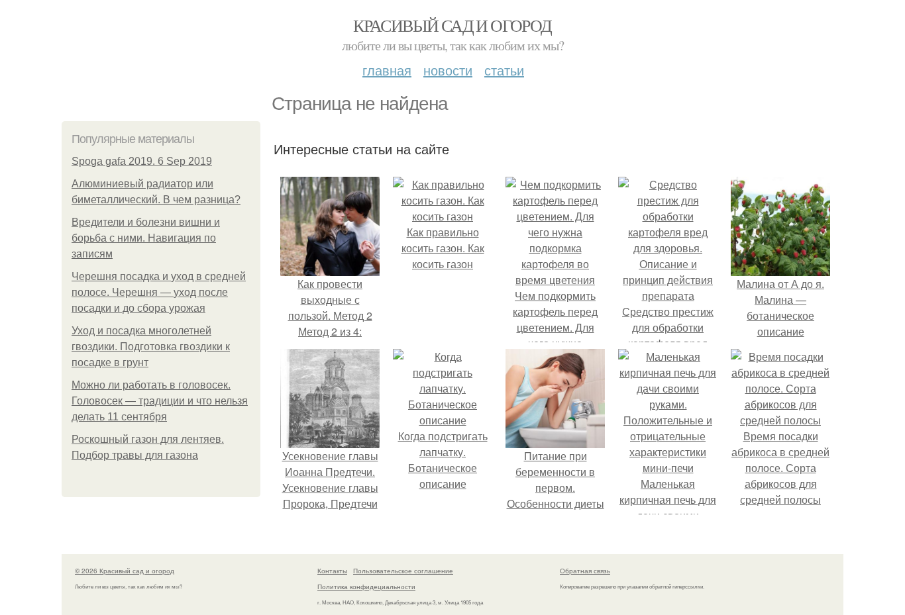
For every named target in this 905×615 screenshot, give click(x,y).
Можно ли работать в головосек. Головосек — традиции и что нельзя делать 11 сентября (160, 400)
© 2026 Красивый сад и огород (124, 570)
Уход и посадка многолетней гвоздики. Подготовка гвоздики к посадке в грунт (151, 346)
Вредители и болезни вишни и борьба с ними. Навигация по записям (146, 238)
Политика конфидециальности (366, 586)
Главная (386, 69)
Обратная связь (585, 570)
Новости (447, 69)
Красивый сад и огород (452, 25)
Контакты (332, 570)
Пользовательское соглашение (403, 570)
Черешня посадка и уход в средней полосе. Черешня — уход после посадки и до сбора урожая (159, 292)
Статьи (504, 69)
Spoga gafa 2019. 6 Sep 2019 (142, 161)
